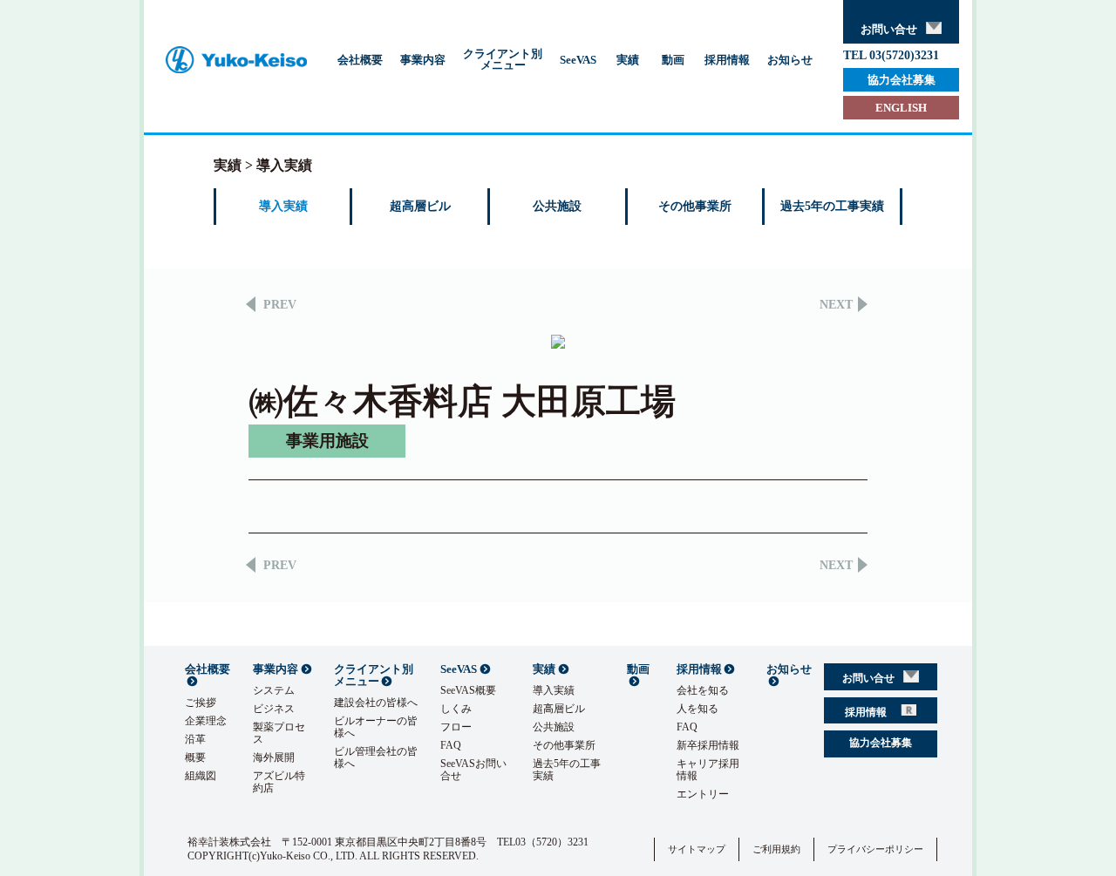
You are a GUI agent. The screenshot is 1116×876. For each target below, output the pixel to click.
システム (274, 690)
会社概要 (360, 59)
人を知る (697, 709)
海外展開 (274, 757)
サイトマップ (696, 849)
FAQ (450, 745)
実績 (627, 59)
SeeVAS (578, 59)
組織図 (200, 776)
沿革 (195, 739)
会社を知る (703, 690)
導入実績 (283, 206)
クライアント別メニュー (502, 59)
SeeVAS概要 (468, 690)
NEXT (836, 305)
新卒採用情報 (708, 745)
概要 (195, 757)
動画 (673, 59)
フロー (456, 727)
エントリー (703, 794)
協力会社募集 (902, 79)
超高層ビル (420, 206)
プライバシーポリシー (875, 849)
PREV (279, 305)
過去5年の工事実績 (832, 206)
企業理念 (206, 721)
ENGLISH (901, 107)
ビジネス (274, 709)
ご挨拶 (200, 702)
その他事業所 (695, 206)
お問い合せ (889, 29)
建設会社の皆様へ (376, 702)
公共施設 (557, 206)
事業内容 (423, 59)
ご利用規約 (776, 849)
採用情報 (727, 59)
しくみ (456, 709)
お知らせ (790, 59)
